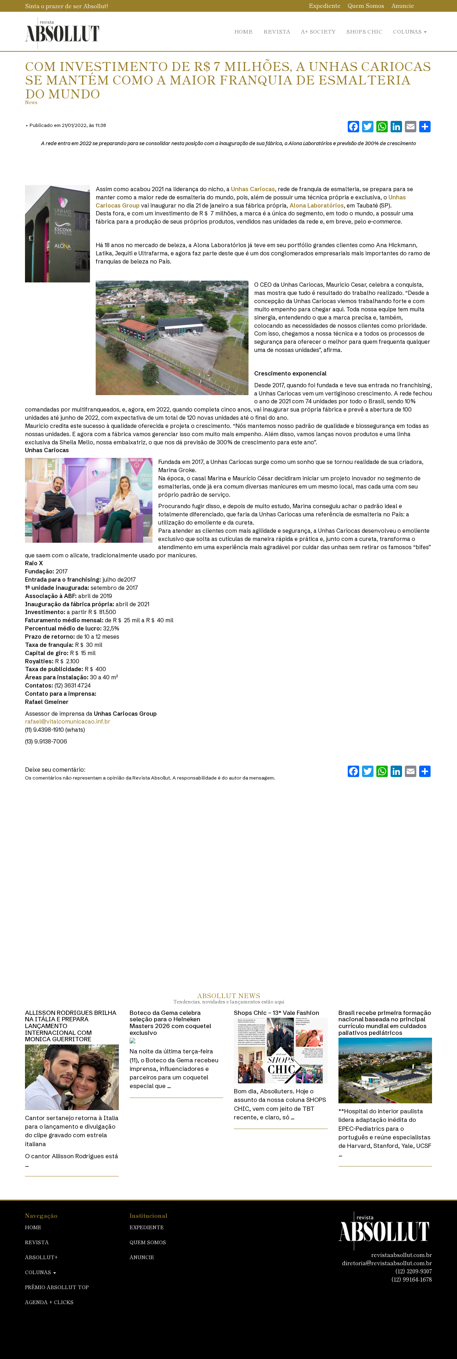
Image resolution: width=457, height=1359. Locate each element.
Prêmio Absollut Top (57, 1287)
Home (243, 31)
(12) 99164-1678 (411, 1279)
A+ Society (318, 31)
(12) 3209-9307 (413, 1271)
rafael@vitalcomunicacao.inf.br (67, 721)
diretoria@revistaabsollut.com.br (387, 1262)
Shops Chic (364, 31)
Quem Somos (366, 5)
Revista (276, 31)
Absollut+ (41, 1257)
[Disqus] (228, 879)
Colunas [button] (408, 31)
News (31, 102)
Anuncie (402, 5)
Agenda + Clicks (49, 1302)
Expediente (325, 5)
